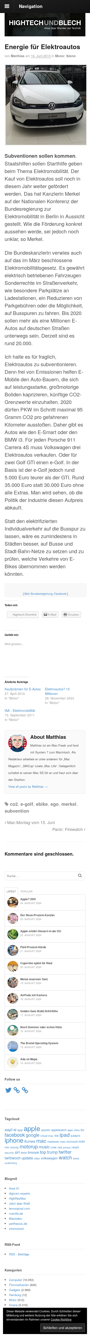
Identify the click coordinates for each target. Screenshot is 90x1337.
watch (65, 1157)
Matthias (17, 55)
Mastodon (15, 1218)
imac (51, 1135)
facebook (15, 1134)
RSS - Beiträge (19, 1254)
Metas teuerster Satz (34, 979)
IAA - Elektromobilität (20, 710)
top (43, 1152)
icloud (43, 1135)
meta (62, 1141)
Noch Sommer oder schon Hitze (41, 1027)
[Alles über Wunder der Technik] (45, 32)
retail (75, 1147)
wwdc (76, 1158)
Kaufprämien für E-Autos (23, 689)
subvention (17, 810)
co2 (14, 804)
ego (55, 804)
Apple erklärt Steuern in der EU (40, 931)
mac (41, 1140)
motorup (29, 1146)
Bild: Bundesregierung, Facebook (45, 593)
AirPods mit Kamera (33, 995)
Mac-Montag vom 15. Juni (30, 822)
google (32, 1135)
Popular (27, 891)
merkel (68, 804)
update (27, 1158)
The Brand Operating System (39, 1043)
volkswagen (49, 1158)
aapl (8, 1129)
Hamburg (15, 1295)
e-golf (27, 804)
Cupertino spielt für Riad (36, 963)
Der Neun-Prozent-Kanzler (37, 915)
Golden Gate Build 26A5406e (39, 1011)
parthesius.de (18, 1223)
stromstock (16, 1228)
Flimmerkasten (19, 1285)
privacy (67, 1147)
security (9, 1152)
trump (52, 1152)
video (37, 1158)
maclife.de (16, 1213)
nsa (59, 1147)
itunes (29, 1141)
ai (14, 1129)
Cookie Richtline (61, 1319)
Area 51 (14, 1188)
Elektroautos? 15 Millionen (57, 691)
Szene (71, 55)
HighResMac (17, 1198)
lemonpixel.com (19, 1208)
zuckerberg (11, 1163)
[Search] (80, 875)
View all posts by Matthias (28, 786)
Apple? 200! (28, 899)
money (14, 1147)
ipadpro (75, 1135)
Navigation (30, 6)
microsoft (72, 1141)
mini (81, 1141)
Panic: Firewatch (68, 829)
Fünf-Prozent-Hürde (33, 947)
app (20, 1129)
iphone (14, 1140)
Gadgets (14, 1290)
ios (56, 1135)
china (77, 1130)
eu (82, 1129)
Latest (11, 891)
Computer (15, 1280)
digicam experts (19, 1193)
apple (32, 1128)
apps (70, 1130)
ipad (65, 1134)
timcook (33, 1152)
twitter (65, 1151)
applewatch (58, 1130)
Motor (59, 55)
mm (7, 1147)
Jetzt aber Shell (19, 1203)
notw (54, 1147)
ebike (42, 804)
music (44, 1147)
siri (17, 1152)
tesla (24, 1152)
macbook (53, 1142)
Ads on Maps (28, 1059)
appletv (45, 1130)
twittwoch (13, 1158)
